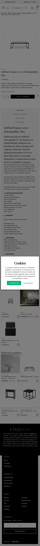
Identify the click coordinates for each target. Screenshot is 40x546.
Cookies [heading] (20, 263)
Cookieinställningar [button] (28, 283)
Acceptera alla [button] (14, 283)
